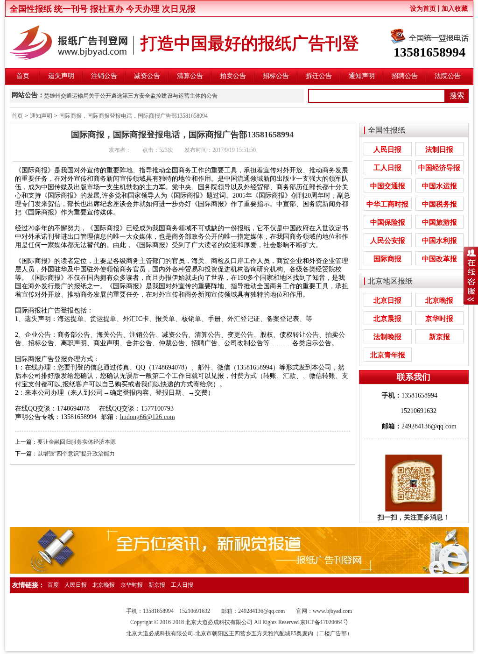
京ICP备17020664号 (324, 622)
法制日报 (439, 149)
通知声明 (362, 75)
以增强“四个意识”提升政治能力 (76, 453)
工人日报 (387, 167)
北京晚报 (439, 300)
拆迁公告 (319, 75)
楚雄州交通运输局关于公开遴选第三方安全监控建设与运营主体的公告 (131, 95)
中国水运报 (439, 186)
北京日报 (387, 300)
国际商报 (387, 259)
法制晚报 (387, 337)
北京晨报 (387, 318)
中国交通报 (387, 186)
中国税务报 (439, 204)
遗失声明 (61, 75)
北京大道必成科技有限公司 (159, 633)
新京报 (439, 337)
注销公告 (104, 75)
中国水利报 (439, 240)
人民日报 (387, 149)
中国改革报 (439, 259)
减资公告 (147, 75)
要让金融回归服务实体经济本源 (76, 442)
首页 (22, 75)
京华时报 (439, 318)
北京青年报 (387, 355)
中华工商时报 (387, 204)
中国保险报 (387, 222)
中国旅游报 (439, 222)
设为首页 (423, 8)
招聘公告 (405, 75)
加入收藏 (455, 8)
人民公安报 (387, 240)
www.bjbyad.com (332, 611)
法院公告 (448, 75)
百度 (53, 585)
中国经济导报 (439, 167)
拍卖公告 (233, 75)
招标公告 (276, 75)
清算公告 (190, 75)
